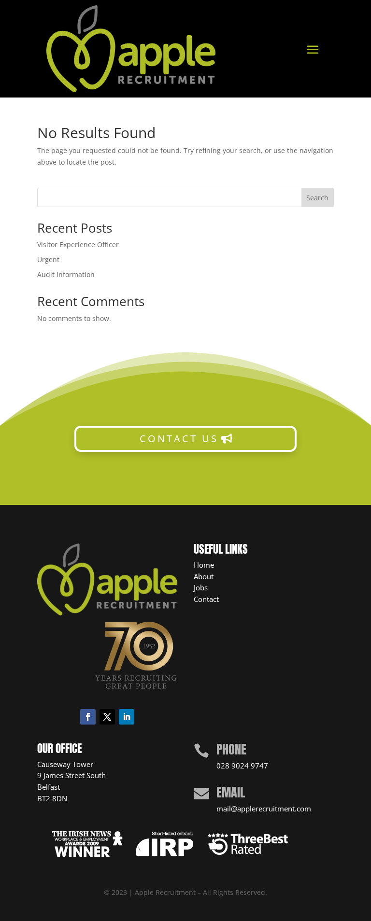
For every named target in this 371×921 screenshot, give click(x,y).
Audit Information (66, 274)
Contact (206, 599)
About (204, 576)
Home (204, 565)
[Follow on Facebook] (88, 717)
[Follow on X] (107, 717)
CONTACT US (179, 438)
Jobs (201, 587)
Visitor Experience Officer (78, 244)
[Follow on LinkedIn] (126, 717)
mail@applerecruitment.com (263, 808)
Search (317, 197)
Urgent (48, 259)
